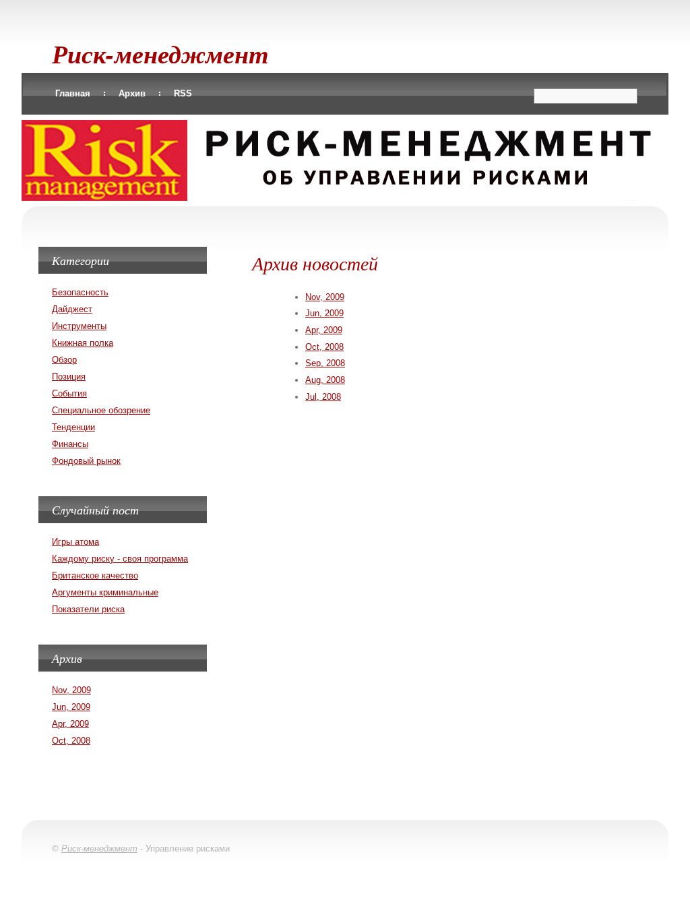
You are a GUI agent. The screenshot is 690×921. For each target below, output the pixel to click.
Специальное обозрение (101, 410)
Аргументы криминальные (105, 592)
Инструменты (79, 326)
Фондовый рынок (86, 461)
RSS (183, 93)
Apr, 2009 (323, 330)
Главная (72, 93)
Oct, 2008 (324, 347)
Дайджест (72, 309)
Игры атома (75, 542)
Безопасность (80, 292)
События (69, 393)
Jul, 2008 (323, 397)
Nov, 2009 (324, 297)
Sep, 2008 (325, 363)
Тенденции (73, 427)
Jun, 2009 (324, 313)
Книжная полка (82, 343)
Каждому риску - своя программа (120, 559)
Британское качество (95, 575)
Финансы (70, 444)
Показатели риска (88, 609)
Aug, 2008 (325, 380)
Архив (132, 93)
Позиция (69, 377)
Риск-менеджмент (160, 53)
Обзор (64, 360)
